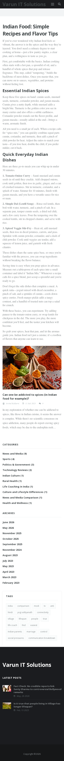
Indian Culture (13, 475)
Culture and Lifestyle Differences (25, 492)
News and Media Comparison (22, 497)
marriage (31, 631)
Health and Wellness (17, 503)
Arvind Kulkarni (12, 403)
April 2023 (8, 571)
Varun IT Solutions (24, 4)
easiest (33, 625)
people (34, 618)
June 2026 (8, 522)
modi (36, 605)
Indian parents (15, 631)
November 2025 (12, 533)
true (45, 618)
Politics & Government (18, 464)
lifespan (22, 618)
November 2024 (12, 549)
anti (52, 605)
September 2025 (12, 544)
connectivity (42, 612)
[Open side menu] (52, 4)
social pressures (16, 638)
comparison (23, 605)
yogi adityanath (24, 612)
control (43, 631)
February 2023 (11, 582)
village (11, 618)
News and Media (15, 453)
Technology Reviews (17, 470)
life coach (12, 625)
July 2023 (8, 560)
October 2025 (11, 538)
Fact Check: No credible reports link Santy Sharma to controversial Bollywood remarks (37, 689)
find (24, 625)
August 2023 (10, 555)
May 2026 (8, 527)
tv (45, 605)
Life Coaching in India (18, 486)
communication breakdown (42, 638)
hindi (10, 612)
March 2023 (9, 577)
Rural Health (12, 481)
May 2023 (8, 566)
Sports (9, 459)
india (10, 605)
